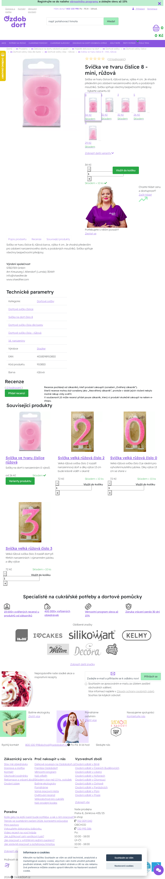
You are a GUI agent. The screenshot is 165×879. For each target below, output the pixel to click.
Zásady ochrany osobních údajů (135, 691)
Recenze (36, 239)
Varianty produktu (20, 481)
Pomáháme (41, 787)
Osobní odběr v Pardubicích (91, 787)
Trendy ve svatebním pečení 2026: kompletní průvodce (36, 820)
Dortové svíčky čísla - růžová (60, 51)
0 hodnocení (117, 59)
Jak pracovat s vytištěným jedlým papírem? (29, 840)
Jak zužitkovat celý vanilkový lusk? (24, 836)
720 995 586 (84, 828)
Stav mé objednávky (16, 764)
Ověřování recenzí (44, 795)
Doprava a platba (10, 10)
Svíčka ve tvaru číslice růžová (25, 460)
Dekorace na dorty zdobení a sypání (90, 43)
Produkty (23, 48)
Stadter (41, 348)
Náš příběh (40, 775)
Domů (9, 48)
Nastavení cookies (124, 865)
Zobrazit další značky (82, 664)
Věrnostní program (32, 10)
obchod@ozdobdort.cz (53, 744)
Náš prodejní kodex (45, 802)
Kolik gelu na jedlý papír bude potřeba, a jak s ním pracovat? (39, 817)
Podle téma (144, 43)
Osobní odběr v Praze (87, 795)
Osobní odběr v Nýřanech (90, 775)
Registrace (152, 8)
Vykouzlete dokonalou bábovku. (23, 828)
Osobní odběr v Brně (87, 764)
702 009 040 (84, 820)
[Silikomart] (92, 635)
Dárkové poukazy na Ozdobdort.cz (54, 764)
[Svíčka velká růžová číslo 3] (30, 522)
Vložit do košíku (126, 170)
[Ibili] (21, 635)
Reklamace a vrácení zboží (19, 779)
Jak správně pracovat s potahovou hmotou (29, 844)
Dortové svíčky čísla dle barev (27, 51)
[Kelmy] (136, 635)
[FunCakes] (112, 649)
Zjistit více (34, 716)
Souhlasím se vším (124, 857)
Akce (4, 43)
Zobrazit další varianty (98, 153)
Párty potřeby (129, 43)
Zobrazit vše (82, 802)
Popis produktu (17, 239)
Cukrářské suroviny (60, 43)
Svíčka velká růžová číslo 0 (133, 458)
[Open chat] (158, 869)
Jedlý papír (115, 43)
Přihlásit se (150, 676)
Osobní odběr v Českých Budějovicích (97, 768)
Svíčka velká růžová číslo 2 (81, 458)
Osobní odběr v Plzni (87, 791)
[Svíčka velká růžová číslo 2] (82, 431)
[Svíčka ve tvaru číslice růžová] (30, 431)
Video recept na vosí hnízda (20, 832)
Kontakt (21, 8)
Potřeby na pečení (17, 43)
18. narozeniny (16, 340)
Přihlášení (140, 8)
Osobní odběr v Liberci (88, 771)
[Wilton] (58, 649)
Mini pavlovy (11, 824)
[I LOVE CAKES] (48, 635)
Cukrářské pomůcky (38, 43)
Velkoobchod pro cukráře (49, 799)
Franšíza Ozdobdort (46, 768)
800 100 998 (32, 744)
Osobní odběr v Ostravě (89, 783)
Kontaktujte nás (136, 716)
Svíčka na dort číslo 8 (20, 317)
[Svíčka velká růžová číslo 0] (135, 431)
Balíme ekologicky (45, 783)
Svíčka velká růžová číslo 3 (29, 548)
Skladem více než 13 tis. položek (53, 779)
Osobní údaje (12, 783)
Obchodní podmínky (16, 775)
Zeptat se (90, 233)
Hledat (111, 21)
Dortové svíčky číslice (136, 48)
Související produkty (58, 239)
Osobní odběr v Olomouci (90, 779)
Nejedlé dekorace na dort (86, 48)
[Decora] (87, 649)
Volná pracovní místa (46, 791)
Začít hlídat (145, 194)
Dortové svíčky (112, 48)
